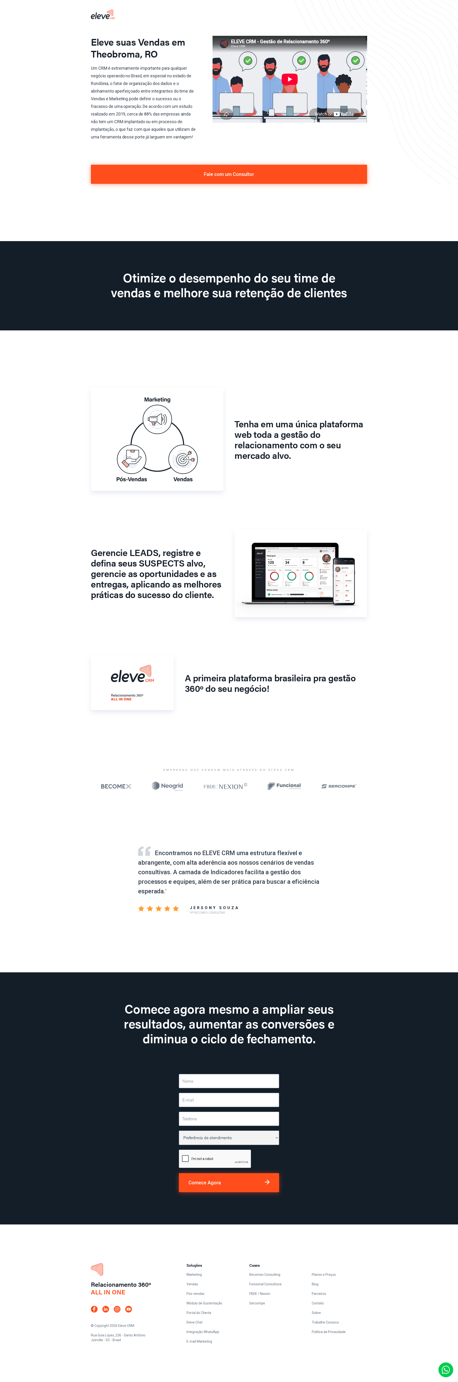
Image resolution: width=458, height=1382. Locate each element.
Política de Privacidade (329, 1332)
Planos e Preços (324, 1274)
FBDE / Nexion (259, 1294)
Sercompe (257, 1303)
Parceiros (319, 1294)
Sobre (316, 1313)
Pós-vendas (195, 1294)
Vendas (192, 1284)
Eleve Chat (195, 1322)
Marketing (194, 1274)
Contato (318, 1303)
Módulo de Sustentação (204, 1303)
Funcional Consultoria (265, 1284)
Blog (315, 1284)
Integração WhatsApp (203, 1332)
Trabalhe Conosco (325, 1322)
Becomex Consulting (264, 1274)
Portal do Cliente (199, 1313)
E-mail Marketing (199, 1341)
